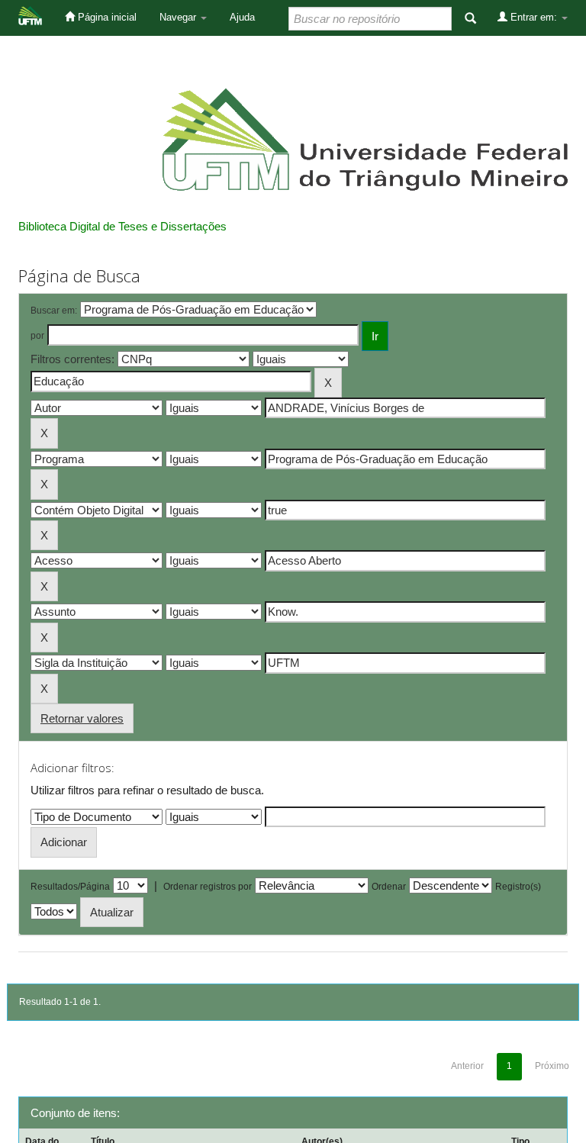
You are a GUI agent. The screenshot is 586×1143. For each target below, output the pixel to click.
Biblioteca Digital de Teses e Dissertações (122, 226)
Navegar (179, 17)
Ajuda (242, 17)
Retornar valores (82, 718)
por (37, 335)
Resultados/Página (70, 886)
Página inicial (106, 17)
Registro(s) (518, 886)
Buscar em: (54, 310)
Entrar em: (533, 17)
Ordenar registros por (207, 886)
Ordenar (389, 886)
